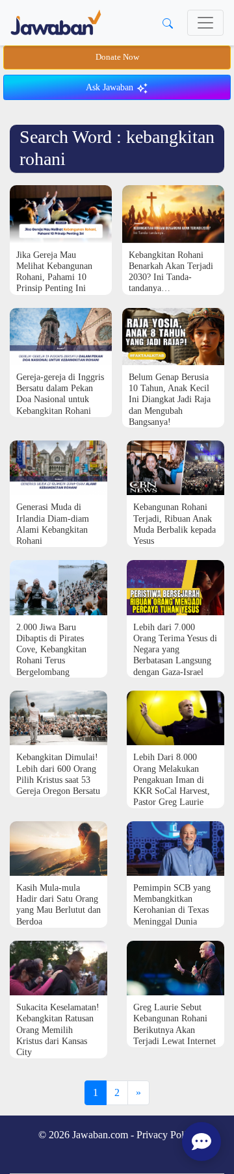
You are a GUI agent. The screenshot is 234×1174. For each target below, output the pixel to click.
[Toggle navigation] (205, 23)
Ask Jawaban (111, 87)
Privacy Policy (166, 1134)
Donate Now (117, 57)
